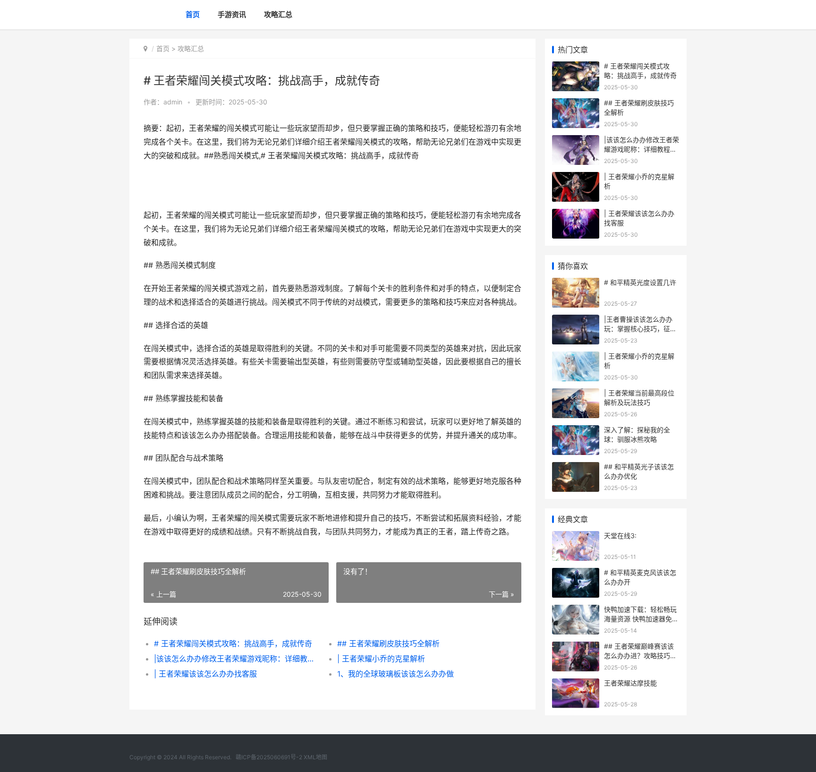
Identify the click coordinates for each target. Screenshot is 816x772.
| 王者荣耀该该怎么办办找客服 (205, 673)
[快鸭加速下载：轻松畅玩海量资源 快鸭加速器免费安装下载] (575, 611)
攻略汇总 (278, 14)
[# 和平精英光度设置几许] (575, 284)
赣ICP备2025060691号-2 (269, 757)
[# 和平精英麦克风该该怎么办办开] (575, 574)
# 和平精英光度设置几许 (640, 282)
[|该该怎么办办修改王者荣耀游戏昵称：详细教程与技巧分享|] (575, 141)
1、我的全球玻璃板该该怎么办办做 (395, 673)
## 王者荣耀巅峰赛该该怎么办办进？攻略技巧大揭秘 (640, 655)
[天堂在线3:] (575, 537)
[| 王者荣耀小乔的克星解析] (575, 178)
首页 (193, 14)
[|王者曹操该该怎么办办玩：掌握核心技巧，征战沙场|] (575, 321)
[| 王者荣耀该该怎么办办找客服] (575, 215)
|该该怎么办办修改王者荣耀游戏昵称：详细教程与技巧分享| (236, 658)
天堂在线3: (620, 536)
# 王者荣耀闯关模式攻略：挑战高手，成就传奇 (233, 643)
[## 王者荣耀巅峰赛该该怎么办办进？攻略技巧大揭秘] (575, 647)
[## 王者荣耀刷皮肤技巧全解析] (575, 104)
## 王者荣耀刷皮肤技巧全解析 (388, 643)
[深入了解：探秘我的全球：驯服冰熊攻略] (575, 431)
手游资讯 (232, 14)
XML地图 (315, 757)
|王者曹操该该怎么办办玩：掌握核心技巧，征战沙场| (640, 328)
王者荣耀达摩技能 (630, 683)
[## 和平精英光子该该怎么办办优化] (575, 468)
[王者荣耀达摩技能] (575, 684)
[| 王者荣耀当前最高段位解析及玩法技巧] (575, 394)
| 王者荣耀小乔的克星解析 (381, 658)
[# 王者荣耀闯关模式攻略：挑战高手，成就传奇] (575, 67)
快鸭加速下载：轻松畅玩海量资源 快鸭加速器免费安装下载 (641, 618)
